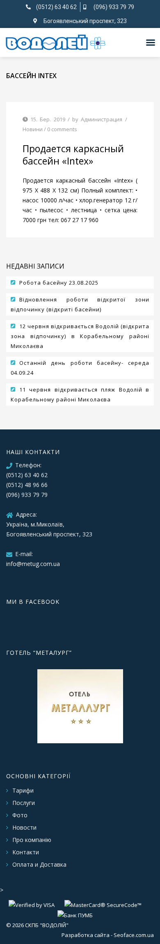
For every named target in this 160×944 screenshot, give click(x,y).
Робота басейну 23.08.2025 (58, 282)
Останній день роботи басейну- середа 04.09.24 (80, 367)
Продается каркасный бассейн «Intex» (73, 154)
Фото (19, 815)
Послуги (23, 803)
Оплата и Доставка (39, 864)
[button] (150, 42)
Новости (24, 827)
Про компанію (31, 840)
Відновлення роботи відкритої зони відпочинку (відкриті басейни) (80, 304)
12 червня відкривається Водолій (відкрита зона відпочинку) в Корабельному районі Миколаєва (80, 336)
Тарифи (23, 790)
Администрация (101, 119)
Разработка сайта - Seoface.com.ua (108, 935)
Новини (33, 129)
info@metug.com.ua (33, 564)
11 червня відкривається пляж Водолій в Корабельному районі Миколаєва (80, 394)
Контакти (25, 852)
